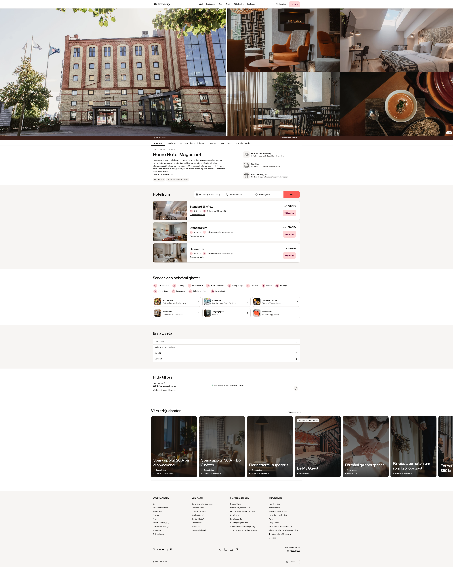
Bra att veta (213, 143)
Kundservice (274, 504)
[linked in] (231, 549)
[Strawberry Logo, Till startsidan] (161, 4)
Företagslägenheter (239, 523)
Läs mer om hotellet (161, 174)
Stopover (196, 526)
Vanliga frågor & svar (278, 511)
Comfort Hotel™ (199, 511)
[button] (170, 210)
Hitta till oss (226, 143)
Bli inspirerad (158, 534)
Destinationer (198, 507)
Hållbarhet (157, 511)
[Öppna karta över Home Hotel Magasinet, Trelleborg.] (296, 388)
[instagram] (225, 549)
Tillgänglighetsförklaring (280, 534)
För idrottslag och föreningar (243, 511)
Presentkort (235, 504)
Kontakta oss (274, 507)
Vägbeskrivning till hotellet (164, 390)
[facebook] (220, 549)
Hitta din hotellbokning (279, 515)
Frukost (156, 515)
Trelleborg (172, 149)
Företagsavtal (236, 519)
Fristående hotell (199, 530)
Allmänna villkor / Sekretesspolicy (283, 530)
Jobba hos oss (159, 526)
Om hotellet (158, 143)
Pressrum (157, 530)
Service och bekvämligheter (192, 143)
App (271, 519)
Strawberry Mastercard (240, 507)
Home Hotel (197, 523)
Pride (155, 519)
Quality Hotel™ (198, 515)
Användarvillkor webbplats (280, 526)
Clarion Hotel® (198, 519)
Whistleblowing (160, 523)
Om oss (156, 504)
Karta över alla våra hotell (203, 504)
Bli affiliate (234, 515)
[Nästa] (183, 210)
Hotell (155, 149)
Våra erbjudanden (243, 143)
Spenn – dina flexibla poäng (242, 526)
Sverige (162, 149)
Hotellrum (171, 143)
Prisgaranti (274, 523)
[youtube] (237, 549)
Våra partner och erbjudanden (243, 530)
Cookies (272, 538)
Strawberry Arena (160, 507)
